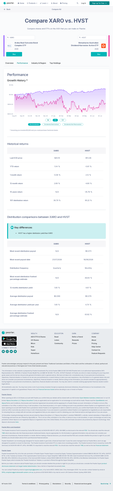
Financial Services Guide (46, 389)
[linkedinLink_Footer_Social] (16, 351)
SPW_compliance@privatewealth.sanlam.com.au (17, 472)
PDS (85, 430)
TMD (3, 433)
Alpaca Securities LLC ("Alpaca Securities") (20, 400)
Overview (9, 63)
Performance (22, 63)
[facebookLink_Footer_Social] (4, 351)
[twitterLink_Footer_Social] (12, 351)
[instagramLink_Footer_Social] (8, 351)
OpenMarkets (100, 400)
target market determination (28, 466)
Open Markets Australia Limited (90, 398)
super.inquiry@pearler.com (33, 470)
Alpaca (4, 403)
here (17, 422)
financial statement (102, 445)
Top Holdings (55, 63)
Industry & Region (38, 63)
